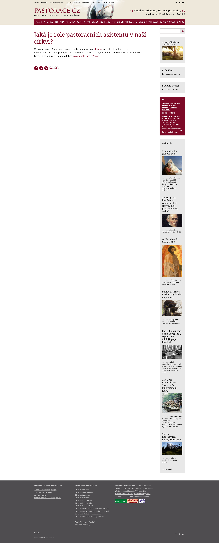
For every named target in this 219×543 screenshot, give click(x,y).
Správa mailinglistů (173, 74)
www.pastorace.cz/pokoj (86, 55)
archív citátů (179, 14)
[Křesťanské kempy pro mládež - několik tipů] (172, 53)
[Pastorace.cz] (57, 12)
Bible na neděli (170, 85)
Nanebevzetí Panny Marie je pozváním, (157, 10)
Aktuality (167, 143)
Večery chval (139, 494)
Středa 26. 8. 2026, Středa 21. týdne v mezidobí (169, 107)
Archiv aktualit (167, 469)
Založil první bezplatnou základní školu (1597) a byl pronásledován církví (170, 204)
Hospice (142, 485)
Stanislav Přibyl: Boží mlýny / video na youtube (172, 294)
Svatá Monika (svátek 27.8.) (169, 152)
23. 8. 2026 (174, 89)
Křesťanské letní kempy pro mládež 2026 (171, 43)
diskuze (98, 48)
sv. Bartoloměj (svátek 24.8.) (170, 241)
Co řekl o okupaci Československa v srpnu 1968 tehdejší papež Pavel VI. (171, 336)
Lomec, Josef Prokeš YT (127, 491)
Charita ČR (133, 485)
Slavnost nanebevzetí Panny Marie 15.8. (172, 437)
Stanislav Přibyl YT (134, 488)
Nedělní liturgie (172, 132)
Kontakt (37, 532)
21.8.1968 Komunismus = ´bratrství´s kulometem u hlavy (170, 385)
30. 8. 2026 (166, 89)
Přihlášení (167, 70)
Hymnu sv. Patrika (87, 522)
